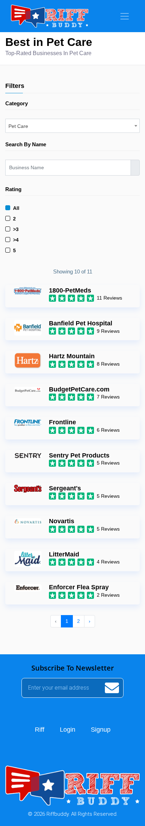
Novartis (61, 521)
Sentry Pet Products (79, 455)
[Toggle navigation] (124, 16)
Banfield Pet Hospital (80, 323)
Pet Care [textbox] (18, 126)
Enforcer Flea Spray (79, 587)
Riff (39, 729)
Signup (101, 729)
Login (67, 729)
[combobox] (72, 126)
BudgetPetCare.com (79, 389)
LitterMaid (64, 554)
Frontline (62, 422)
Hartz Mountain (72, 356)
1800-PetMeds (70, 290)
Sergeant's (65, 488)
